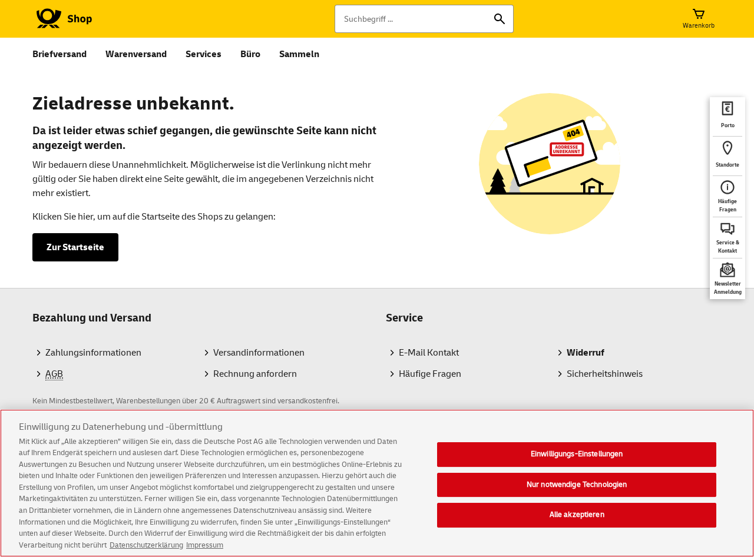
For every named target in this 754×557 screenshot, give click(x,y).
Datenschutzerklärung (146, 544)
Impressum (204, 544)
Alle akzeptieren (577, 514)
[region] (377, 483)
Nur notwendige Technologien (577, 484)
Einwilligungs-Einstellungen (577, 454)
